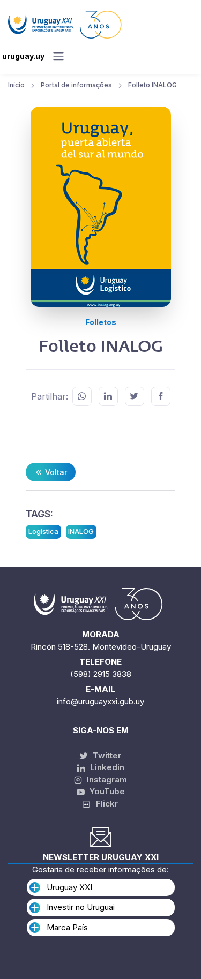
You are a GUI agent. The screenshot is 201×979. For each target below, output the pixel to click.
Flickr (104, 804)
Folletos (100, 322)
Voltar (55, 472)
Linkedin (106, 767)
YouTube (106, 791)
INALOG (81, 531)
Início (16, 85)
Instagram (106, 779)
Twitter (106, 755)
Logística (43, 531)
